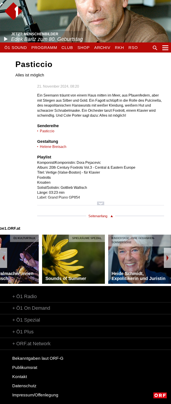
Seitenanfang (97, 216)
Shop (83, 47)
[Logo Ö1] (13, 11)
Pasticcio (47, 131)
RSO (133, 47)
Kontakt (19, 376)
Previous (3, 258)
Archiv (102, 47)
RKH (119, 47)
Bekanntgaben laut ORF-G (37, 358)
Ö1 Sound (15, 47)
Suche (155, 48)
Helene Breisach (53, 147)
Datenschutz (24, 385)
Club (67, 47)
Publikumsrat (24, 367)
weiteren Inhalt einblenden (100, 201)
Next (167, 258)
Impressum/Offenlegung (35, 395)
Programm (44, 47)
